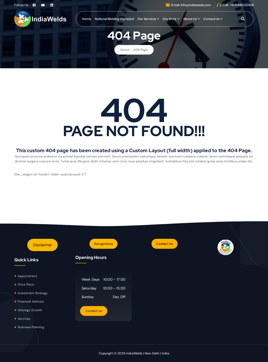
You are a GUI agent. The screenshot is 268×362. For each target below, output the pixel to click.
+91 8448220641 (241, 5)
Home (86, 19)
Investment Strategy (33, 293)
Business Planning (31, 327)
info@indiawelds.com (196, 5)
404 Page (140, 50)
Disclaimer (42, 244)
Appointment (27, 276)
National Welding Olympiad (114, 19)
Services (24, 319)
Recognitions (103, 244)
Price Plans (26, 284)
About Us (190, 19)
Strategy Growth (30, 310)
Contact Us (211, 19)
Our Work (169, 19)
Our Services (147, 19)
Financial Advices (31, 301)
